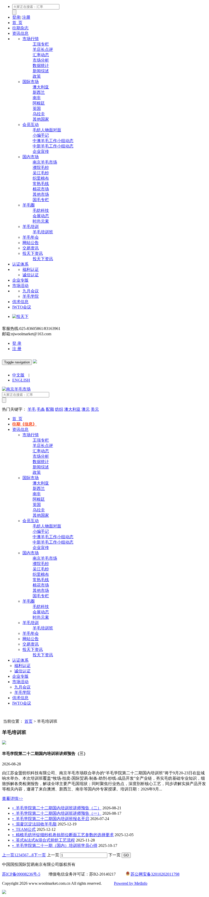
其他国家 (41, 119)
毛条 (41, 409)
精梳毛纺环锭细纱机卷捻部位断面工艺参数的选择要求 (63, 835)
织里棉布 (41, 178)
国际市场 (30, 81)
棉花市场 (41, 189)
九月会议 (30, 291)
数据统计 (41, 65)
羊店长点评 (43, 49)
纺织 (59, 409)
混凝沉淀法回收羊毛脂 (34, 824)
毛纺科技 (41, 210)
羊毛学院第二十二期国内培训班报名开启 (50, 818)
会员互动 (30, 124)
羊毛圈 (28, 205)
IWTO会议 (21, 307)
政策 (37, 76)
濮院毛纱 (41, 167)
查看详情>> (12, 798)
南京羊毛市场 (45, 162)
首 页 (17, 22)
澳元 (86, 409)
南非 (37, 98)
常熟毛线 (41, 183)
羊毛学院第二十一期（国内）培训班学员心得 (54, 845)
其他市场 (41, 194)
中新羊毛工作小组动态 (53, 146)
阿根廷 (39, 103)
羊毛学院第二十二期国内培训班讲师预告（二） (56, 808)
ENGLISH (21, 380)
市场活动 (20, 285)
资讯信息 (20, 33)
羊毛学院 (30, 296)
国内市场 (30, 157)
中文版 (18, 375)
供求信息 (20, 302)
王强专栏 (41, 44)
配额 (50, 409)
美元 (95, 409)
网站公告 (30, 242)
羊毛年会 (30, 237)
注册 (26, 17)
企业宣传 (41, 151)
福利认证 (30, 269)
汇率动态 (41, 55)
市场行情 (30, 39)
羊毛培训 (30, 226)
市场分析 (41, 60)
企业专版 (20, 280)
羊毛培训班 (43, 232)
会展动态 (41, 216)
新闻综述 (41, 71)
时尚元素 (41, 221)
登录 (16, 17)
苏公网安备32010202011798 (154, 874)
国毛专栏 (41, 200)
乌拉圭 (39, 114)
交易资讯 (30, 248)
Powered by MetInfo (130, 883)
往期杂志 (20, 28)
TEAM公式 (24, 829)
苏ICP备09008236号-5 (21, 874)
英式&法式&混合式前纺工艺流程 (43, 840)
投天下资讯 (32, 253)
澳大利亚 (41, 87)
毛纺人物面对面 (47, 130)
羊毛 (32, 409)
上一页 (8, 855)
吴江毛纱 (41, 173)
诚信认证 (30, 275)
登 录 (16, 343)
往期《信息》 (24, 424)
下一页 (40, 855)
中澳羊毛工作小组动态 (53, 141)
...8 (31, 855)
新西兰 (39, 92)
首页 (28, 721)
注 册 (16, 349)
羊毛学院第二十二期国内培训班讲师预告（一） (56, 813)
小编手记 (41, 135)
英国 (37, 108)
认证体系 (20, 264)
